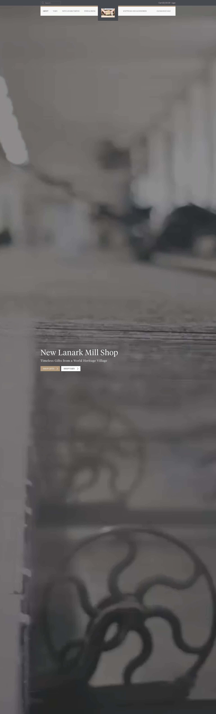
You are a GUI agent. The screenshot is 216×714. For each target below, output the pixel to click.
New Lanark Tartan (71, 11)
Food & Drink (90, 11)
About (45, 11)
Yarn (55, 11)
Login (174, 2)
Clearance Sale (164, 11)
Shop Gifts (48, 369)
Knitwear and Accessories (135, 11)
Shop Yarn (69, 369)
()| (164, 2)
